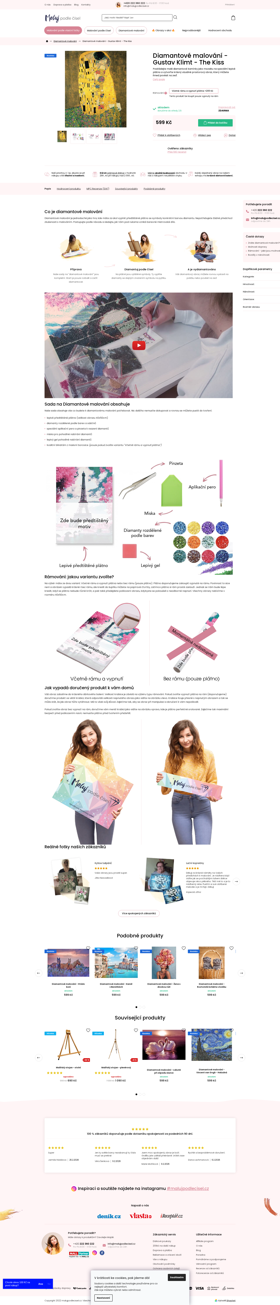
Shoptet (231, 1300)
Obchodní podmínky (164, 1264)
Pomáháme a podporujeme (211, 1259)
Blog (76, 4)
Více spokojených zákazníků (139, 913)
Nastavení (103, 1298)
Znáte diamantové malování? (264, 243)
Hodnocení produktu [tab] (69, 188)
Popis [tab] (48, 188)
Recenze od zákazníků (207, 1268)
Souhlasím (177, 1277)
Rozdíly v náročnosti (258, 255)
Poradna (200, 1255)
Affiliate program (205, 1241)
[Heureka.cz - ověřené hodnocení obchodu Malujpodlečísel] (159, 150)
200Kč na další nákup (164, 1245)
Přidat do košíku (217, 122)
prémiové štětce (115, 173)
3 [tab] (144, 1007)
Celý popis (159, 79)
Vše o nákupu (160, 1259)
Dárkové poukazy (162, 1241)
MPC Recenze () (98, 188)
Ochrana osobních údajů (166, 1268)
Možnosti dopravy (257, 247)
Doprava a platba (62, 4)
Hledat (175, 17)
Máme (161, 173)
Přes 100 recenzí (177, 152)
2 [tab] (140, 1007)
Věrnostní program (206, 1264)
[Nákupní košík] (233, 17)
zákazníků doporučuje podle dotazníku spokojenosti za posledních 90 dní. (140, 1134)
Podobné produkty (154, 188)
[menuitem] (63, 30)
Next (236, 881)
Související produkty (126, 188)
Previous (38, 973)
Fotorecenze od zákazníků (210, 1273)
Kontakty (86, 4)
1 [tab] (136, 1007)
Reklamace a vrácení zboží (167, 1255)
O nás (48, 4)
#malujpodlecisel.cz (188, 1188)
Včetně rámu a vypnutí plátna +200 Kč (192, 90)
